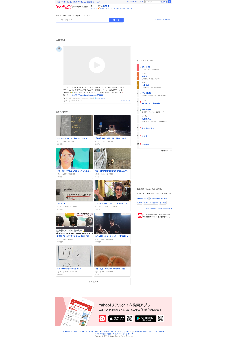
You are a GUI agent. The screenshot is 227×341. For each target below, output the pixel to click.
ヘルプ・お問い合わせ (156, 332)
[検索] (169, 1)
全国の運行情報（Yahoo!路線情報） (158, 209)
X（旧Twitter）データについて (123, 334)
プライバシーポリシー (89, 332)
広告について (127, 332)
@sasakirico (101, 98)
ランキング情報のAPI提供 (102, 334)
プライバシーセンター (106, 332)
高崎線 (139, 203)
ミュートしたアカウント (163, 20)
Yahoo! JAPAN (132, 2)
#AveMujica (82, 95)
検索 (117, 20)
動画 (69, 16)
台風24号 (164, 2)
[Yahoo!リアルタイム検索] (72, 6)
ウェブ (58, 16)
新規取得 (106, 6)
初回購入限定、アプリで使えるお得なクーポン (116, 8)
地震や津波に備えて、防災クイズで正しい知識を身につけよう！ (79, 2)
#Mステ (75, 95)
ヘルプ (140, 2)
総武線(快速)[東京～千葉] (158, 198)
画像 (64, 16)
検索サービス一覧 (141, 332)
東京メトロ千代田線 (151, 203)
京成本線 (163, 203)
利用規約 (118, 332)
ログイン (93, 8)
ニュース (87, 16)
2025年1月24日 (126, 101)
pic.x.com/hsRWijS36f (95, 95)
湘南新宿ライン (142, 198)
